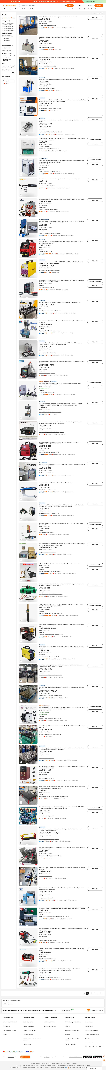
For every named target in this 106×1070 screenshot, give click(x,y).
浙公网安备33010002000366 (76, 1067)
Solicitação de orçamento (50, 1026)
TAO (64, 1063)
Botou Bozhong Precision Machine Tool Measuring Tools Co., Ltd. (53, 796)
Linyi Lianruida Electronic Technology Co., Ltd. (49, 656)
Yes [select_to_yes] (5, 1003)
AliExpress (32, 1063)
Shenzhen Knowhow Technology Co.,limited (48, 209)
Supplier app (47, 1057)
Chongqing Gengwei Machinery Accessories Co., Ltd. (51, 634)
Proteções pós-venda (28, 1034)
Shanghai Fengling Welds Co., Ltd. (46, 897)
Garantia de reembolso (29, 1026)
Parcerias (87, 1038)
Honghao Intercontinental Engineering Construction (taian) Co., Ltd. (54, 916)
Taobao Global (59, 1063)
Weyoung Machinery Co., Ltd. (45, 876)
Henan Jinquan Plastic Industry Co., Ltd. (48, 958)
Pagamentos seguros (28, 1022)
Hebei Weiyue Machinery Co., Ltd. (46, 758)
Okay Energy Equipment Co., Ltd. (46, 472)
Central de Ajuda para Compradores (73, 1022)
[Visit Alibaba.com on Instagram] (96, 1046)
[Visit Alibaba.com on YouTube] (100, 1046)
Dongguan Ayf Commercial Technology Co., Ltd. (49, 977)
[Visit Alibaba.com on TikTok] (103, 1046)
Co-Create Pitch (6, 1026)
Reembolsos (67, 1034)
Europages (74, 1063)
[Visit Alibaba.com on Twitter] (93, 1046)
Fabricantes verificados (49, 1022)
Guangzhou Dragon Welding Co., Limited (48, 489)
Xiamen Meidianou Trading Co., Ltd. (47, 392)
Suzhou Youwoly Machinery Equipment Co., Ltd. (49, 233)
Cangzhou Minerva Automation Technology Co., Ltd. (50, 695)
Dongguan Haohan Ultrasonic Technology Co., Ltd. (50, 108)
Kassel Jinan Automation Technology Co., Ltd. (49, 839)
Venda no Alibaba (89, 1022)
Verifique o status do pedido (91, 1030)
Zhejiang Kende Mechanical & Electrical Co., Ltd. (49, 171)
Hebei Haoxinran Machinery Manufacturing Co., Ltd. (50, 675)
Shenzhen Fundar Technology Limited (47, 185)
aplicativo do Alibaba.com (75, 1057)
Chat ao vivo (67, 1026)
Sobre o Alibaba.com (8, 1017)
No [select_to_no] (10, 1003)
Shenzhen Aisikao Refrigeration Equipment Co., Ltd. (50, 131)
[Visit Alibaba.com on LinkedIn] (90, 1046)
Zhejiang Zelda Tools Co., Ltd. (45, 251)
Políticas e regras (27, 1044)
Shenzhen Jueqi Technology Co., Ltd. (47, 373)
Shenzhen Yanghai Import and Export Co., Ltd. (49, 452)
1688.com (38, 1063)
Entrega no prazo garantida (29, 1030)
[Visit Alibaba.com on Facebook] (86, 1046)
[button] (65, 5)
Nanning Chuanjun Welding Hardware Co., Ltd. (49, 270)
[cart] (84, 5)
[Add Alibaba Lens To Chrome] (25, 1057)
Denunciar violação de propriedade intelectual (72, 1039)
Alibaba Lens (11, 1057)
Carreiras (5, 1034)
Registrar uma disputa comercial (72, 1030)
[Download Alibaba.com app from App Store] (87, 1057)
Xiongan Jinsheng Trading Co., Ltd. (46, 778)
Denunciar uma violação (70, 1044)
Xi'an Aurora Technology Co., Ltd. (46, 816)
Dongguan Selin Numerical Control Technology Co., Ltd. (51, 432)
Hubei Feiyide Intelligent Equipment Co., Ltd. (49, 513)
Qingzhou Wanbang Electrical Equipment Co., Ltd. (50, 571)
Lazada (53, 1063)
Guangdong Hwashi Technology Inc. (47, 47)
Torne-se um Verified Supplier (92, 1034)
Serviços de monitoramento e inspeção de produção (32, 1039)
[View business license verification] (66, 1068)
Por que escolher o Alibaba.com (10, 1022)
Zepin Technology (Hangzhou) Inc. (46, 287)
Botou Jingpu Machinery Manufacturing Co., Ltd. (50, 310)
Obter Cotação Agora (67, 1010)
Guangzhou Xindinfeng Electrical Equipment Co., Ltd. (50, 594)
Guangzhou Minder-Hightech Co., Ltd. (47, 552)
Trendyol (68, 1063)
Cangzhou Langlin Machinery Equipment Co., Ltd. (50, 734)
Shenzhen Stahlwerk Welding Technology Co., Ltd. (50, 718)
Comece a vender (89, 1026)
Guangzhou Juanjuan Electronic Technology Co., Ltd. (50, 613)
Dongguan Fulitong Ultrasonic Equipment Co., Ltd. (50, 330)
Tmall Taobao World (46, 1063)
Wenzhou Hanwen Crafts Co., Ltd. (46, 532)
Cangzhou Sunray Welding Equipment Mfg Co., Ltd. (50, 855)
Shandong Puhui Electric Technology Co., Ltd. (49, 148)
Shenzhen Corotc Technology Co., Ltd (47, 352)
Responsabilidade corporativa (9, 1030)
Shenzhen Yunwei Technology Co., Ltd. (47, 940)
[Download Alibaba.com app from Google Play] (98, 1057)
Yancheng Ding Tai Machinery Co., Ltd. (47, 25)
